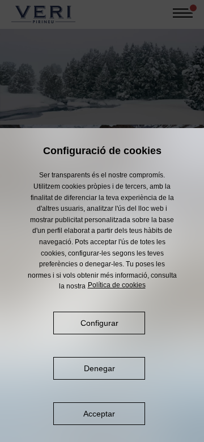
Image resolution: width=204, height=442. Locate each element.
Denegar (99, 368)
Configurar (99, 323)
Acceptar (99, 413)
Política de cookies (117, 285)
